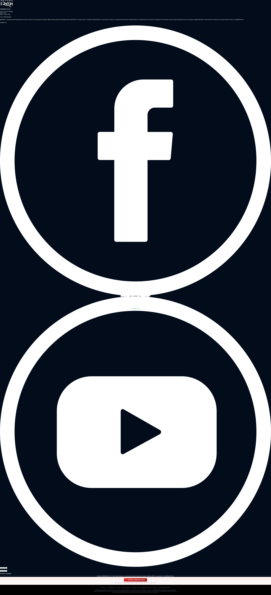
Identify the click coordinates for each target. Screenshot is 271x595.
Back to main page (135, 308)
